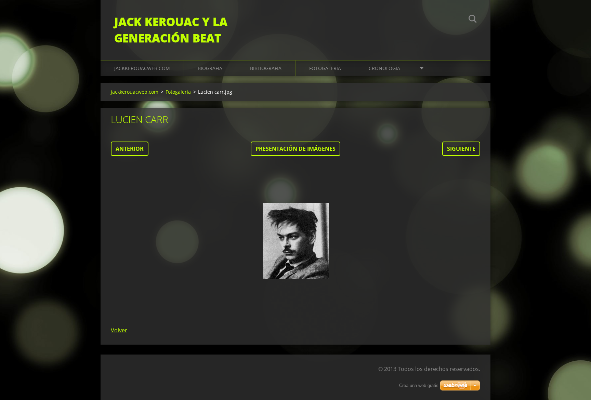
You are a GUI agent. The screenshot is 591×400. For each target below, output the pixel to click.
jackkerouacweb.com (142, 68)
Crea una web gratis (418, 385)
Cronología (384, 68)
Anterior (130, 148)
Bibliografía (265, 68)
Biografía (210, 68)
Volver (119, 330)
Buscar (473, 20)
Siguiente (461, 148)
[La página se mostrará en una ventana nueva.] (295, 241)
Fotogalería (325, 68)
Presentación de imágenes (295, 148)
